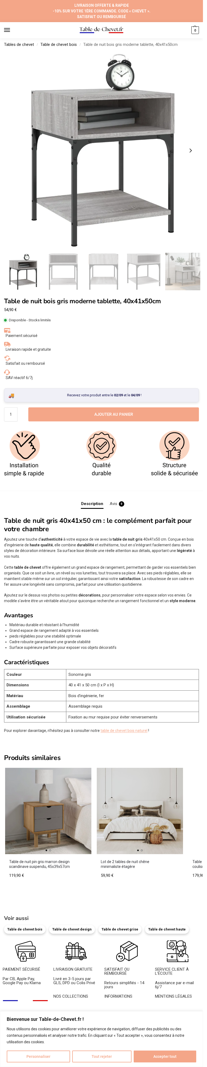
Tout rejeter (102, 1056)
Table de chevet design (72, 929)
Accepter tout (165, 1056)
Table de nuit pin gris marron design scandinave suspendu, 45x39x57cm (39, 864)
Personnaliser (38, 1056)
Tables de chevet (19, 44)
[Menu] (12, 30)
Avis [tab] (116, 503)
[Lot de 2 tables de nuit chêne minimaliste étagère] (140, 811)
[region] (101, 1039)
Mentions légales (170, 1006)
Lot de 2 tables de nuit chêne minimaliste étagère (125, 864)
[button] (194, 30)
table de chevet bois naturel (124, 730)
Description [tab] (92, 503)
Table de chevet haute (167, 929)
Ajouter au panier (113, 414)
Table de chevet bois (58, 44)
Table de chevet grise (120, 929)
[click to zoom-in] (101, 150)
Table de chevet (67, 1006)
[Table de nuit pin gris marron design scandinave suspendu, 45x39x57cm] (48, 811)
